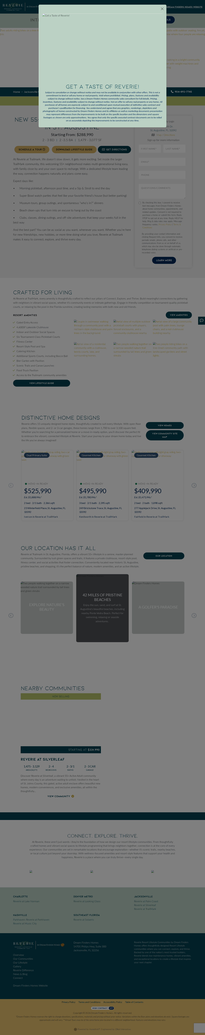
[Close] (162, 9)
